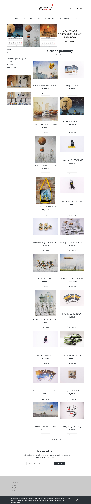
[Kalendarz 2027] (45, 35)
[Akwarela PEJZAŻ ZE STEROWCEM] (72, 264)
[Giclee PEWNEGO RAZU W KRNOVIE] (45, 72)
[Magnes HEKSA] (72, 72)
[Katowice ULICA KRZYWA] (72, 300)
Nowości (9, 53)
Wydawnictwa (11, 67)
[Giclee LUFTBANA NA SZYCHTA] (45, 149)
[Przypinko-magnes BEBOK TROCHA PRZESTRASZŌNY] (45, 228)
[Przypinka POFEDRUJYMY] (72, 187)
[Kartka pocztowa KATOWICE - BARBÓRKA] (72, 228)
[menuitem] (16, 18)
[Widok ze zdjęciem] (57, 54)
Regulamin (15, 488)
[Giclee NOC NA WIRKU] (72, 107)
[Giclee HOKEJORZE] (45, 264)
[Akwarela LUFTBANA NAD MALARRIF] (45, 413)
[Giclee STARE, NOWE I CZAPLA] (45, 109)
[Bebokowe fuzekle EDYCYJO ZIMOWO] (72, 341)
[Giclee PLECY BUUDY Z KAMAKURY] (45, 303)
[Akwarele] (19, 98)
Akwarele (10, 56)
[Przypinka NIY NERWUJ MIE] (72, 146)
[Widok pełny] (60, 54)
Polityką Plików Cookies (62, 499)
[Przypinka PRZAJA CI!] (45, 341)
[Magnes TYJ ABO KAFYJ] (72, 413)
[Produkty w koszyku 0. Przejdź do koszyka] (81, 9)
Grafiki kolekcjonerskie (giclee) (16, 59)
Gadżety (9, 62)
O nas (14, 485)
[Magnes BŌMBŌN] (72, 377)
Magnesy (10, 64)
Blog (13, 491)
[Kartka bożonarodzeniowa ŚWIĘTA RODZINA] (45, 377)
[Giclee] (19, 81)
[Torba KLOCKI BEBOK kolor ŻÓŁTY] (45, 190)
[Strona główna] (45, 7)
